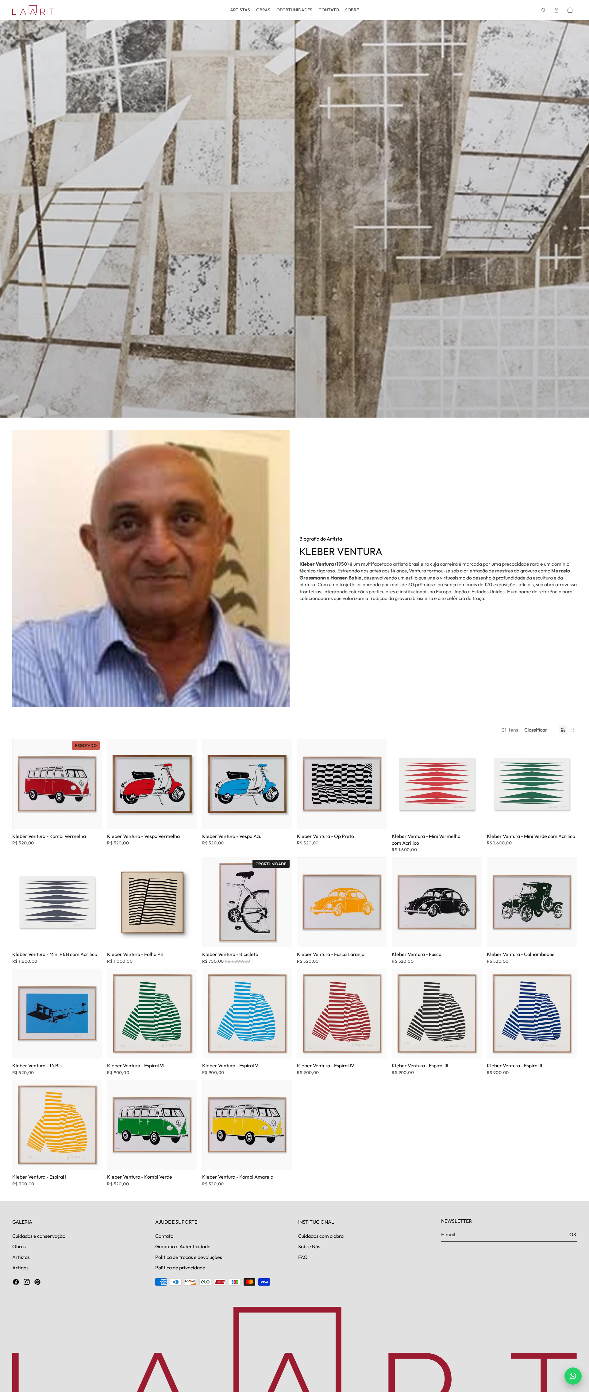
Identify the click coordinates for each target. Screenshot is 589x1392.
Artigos (20, 1267)
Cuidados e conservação (38, 1236)
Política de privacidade (180, 1267)
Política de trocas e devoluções (188, 1257)
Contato (164, 1236)
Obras (19, 1246)
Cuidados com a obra (321, 1236)
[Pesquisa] (543, 10)
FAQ (303, 1257)
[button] (538, 729)
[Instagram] (26, 1282)
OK (573, 1234)
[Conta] (556, 10)
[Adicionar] (187, 819)
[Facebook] (16, 1282)
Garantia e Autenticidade (182, 1246)
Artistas (21, 1257)
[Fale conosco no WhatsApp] (573, 1376)
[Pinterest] (37, 1282)
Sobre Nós (309, 1246)
